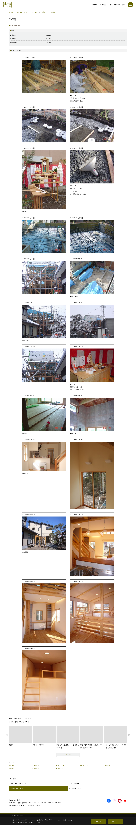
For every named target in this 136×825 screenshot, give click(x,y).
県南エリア (37, 768)
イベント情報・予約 (117, 5)
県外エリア (13, 768)
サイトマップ (14, 810)
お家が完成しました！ (17, 788)
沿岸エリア (108, 765)
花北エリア (84, 765)
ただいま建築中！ (75, 783)
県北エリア (61, 768)
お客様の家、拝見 (75, 788)
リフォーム (61, 765)
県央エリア (37, 765)
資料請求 (103, 5)
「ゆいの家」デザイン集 (18, 783)
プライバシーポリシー (56, 820)
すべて (12, 765)
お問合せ (93, 5)
